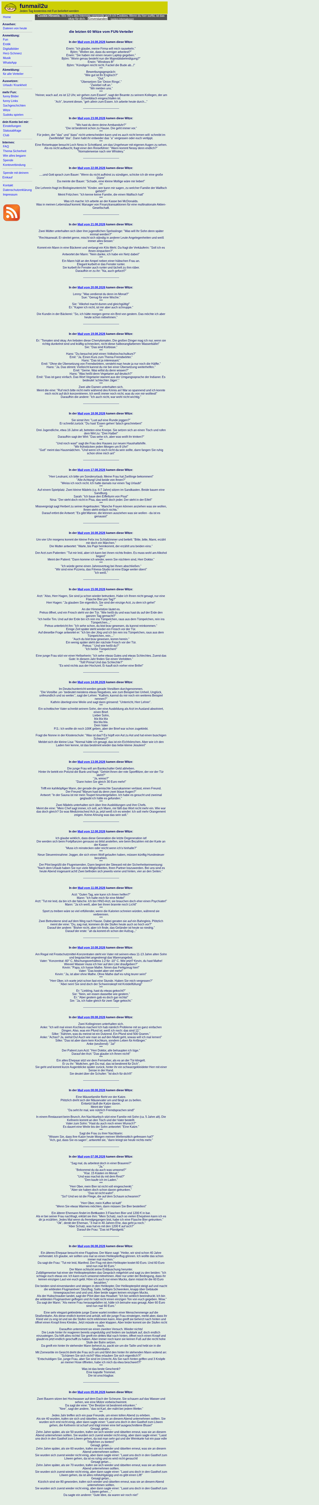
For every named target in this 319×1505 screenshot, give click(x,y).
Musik (7, 58)
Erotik (7, 44)
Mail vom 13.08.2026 (91, 761)
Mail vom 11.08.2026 (91, 887)
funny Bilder (11, 96)
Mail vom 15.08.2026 (91, 589)
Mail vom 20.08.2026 (91, 287)
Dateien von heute (15, 28)
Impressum (10, 194)
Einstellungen (12, 126)
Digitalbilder (11, 48)
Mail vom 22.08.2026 (91, 168)
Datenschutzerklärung (17, 189)
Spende (8, 160)
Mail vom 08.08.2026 (91, 1090)
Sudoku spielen (13, 114)
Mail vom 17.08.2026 (91, 469)
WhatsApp (10, 62)
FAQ (6, 146)
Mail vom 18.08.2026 (91, 413)
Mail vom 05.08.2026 (91, 1392)
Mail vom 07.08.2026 (91, 1156)
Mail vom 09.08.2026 (91, 1017)
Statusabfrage (12, 130)
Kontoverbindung (14, 164)
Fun (5, 39)
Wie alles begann (14, 155)
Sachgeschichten (14, 105)
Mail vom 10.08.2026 (91, 947)
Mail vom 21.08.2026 (91, 224)
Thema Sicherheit (14, 151)
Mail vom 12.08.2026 (91, 831)
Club (6, 135)
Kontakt (8, 185)
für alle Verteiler (13, 73)
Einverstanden (97, 18)
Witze (6, 110)
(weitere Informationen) (122, 19)
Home (7, 17)
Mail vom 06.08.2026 (91, 1246)
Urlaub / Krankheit (15, 85)
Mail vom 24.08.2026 (91, 41)
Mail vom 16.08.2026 (91, 532)
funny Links (10, 100)
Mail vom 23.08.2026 (91, 118)
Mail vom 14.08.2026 (91, 682)
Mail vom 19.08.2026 (91, 333)
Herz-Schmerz (12, 53)
